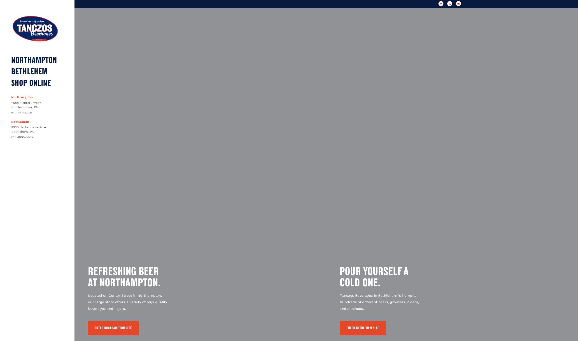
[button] (113, 328)
